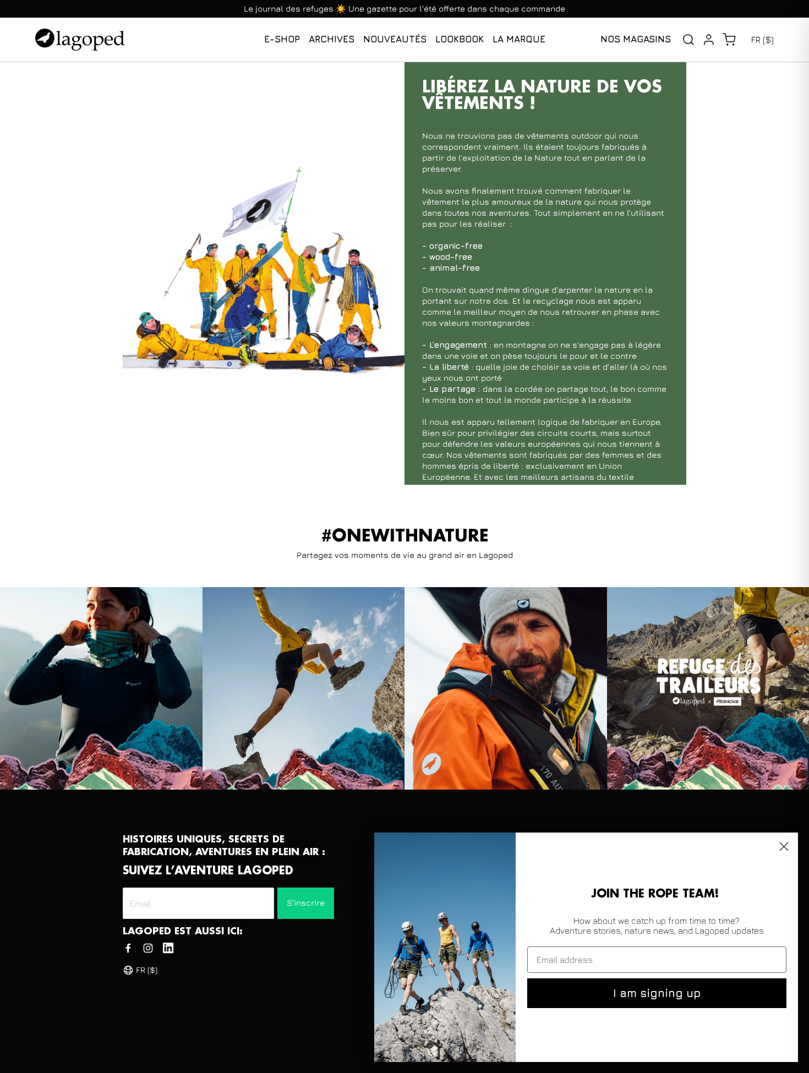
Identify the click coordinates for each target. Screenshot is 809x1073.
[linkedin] (168, 948)
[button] (729, 39)
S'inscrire (306, 902)
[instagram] (148, 948)
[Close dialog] (784, 846)
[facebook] (128, 948)
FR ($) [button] (762, 40)
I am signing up (657, 993)
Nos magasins (635, 39)
